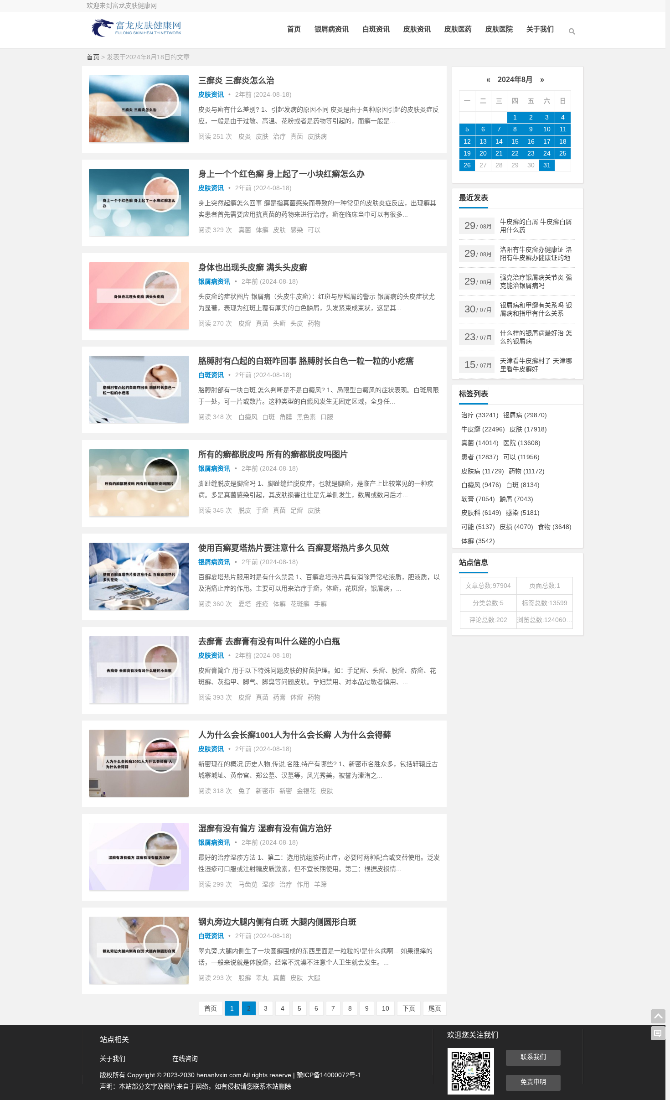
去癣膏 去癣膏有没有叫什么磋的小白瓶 (269, 641)
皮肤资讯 (417, 29)
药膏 (279, 697)
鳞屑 (516, 499)
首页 (294, 29)
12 (467, 141)
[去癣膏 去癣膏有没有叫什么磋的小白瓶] (139, 701)
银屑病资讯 (331, 29)
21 (499, 153)
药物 (314, 323)
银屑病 (525, 415)
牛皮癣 (483, 429)
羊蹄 (320, 884)
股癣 (244, 977)
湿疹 (268, 884)
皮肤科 (481, 512)
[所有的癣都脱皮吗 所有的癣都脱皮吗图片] (139, 514)
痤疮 (262, 603)
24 (547, 153)
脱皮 (244, 510)
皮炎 (244, 136)
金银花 (306, 790)
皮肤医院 (499, 29)
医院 (522, 442)
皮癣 (244, 323)
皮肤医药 (458, 29)
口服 (326, 416)
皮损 (516, 526)
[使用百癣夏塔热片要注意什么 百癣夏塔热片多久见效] (139, 607)
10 (385, 1008)
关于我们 (540, 29)
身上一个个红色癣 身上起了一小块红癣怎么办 (281, 174)
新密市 (265, 790)
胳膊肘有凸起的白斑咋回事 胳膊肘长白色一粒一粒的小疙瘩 (306, 361)
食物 (555, 526)
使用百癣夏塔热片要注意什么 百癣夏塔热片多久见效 (293, 548)
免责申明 (533, 1081)
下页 (408, 1008)
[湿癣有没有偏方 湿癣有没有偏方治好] (139, 888)
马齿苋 (248, 884)
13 (483, 141)
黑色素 (306, 416)
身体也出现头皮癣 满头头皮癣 (252, 267)
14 (499, 141)
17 (547, 141)
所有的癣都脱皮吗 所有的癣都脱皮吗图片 (273, 454)
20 (483, 153)
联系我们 (533, 1056)
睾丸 (262, 977)
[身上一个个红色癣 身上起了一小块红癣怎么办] (139, 233)
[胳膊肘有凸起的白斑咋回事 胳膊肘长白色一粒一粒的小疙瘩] (139, 420)
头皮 (296, 323)
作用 (303, 884)
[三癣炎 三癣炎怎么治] (139, 140)
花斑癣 (299, 603)
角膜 (285, 416)
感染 (296, 229)
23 (531, 153)
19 (467, 153)
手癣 (262, 510)
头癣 (279, 323)
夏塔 (244, 603)
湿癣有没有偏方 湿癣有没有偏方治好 (265, 828)
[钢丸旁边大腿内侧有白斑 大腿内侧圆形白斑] (139, 981)
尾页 (434, 1008)
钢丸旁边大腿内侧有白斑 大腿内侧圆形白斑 (277, 922)
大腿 (314, 977)
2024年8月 (515, 79)
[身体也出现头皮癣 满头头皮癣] (139, 327)
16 (531, 141)
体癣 (262, 229)
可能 (478, 526)
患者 (480, 457)
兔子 (244, 790)
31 (547, 165)
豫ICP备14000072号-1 (329, 1075)
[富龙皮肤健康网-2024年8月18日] (137, 35)
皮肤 (262, 136)
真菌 (296, 136)
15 (515, 141)
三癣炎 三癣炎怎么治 (236, 80)
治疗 (279, 136)
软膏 (478, 499)
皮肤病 (317, 136)
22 (515, 153)
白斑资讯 (376, 29)
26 (467, 165)
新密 (285, 790)
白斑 (268, 416)
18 (563, 141)
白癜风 (248, 416)
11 (563, 129)
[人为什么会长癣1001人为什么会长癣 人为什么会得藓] (139, 794)
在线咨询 (185, 1058)
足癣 (296, 510)
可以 (314, 229)
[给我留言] (658, 1033)
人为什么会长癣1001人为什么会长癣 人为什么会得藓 (294, 735)
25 (563, 153)
